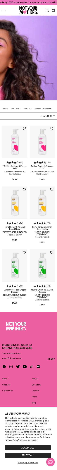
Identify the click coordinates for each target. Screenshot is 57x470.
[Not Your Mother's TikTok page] (31, 366)
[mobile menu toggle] (4, 10)
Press (34, 396)
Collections (7, 390)
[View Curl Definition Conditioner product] (42, 142)
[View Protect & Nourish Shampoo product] (14, 202)
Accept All (27, 448)
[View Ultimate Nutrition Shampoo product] (14, 265)
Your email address (11, 353)
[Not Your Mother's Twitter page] (18, 366)
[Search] (47, 10)
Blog (34, 402)
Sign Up (51, 359)
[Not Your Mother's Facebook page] (4, 366)
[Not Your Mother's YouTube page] (25, 366)
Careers (35, 390)
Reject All (28, 455)
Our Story (36, 385)
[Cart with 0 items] (53, 10)
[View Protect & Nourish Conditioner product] (42, 202)
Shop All (6, 385)
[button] (50, 462)
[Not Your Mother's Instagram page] (11, 366)
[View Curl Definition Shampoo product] (14, 142)
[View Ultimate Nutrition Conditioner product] (42, 265)
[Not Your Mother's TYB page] (38, 366)
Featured (46, 116)
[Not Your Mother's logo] (28, 326)
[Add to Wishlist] (24, 129)
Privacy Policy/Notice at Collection (21, 440)
